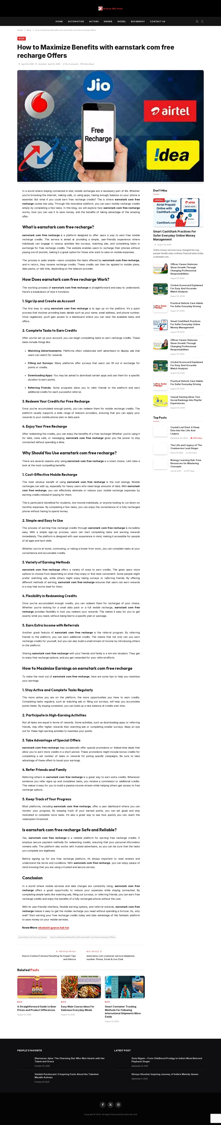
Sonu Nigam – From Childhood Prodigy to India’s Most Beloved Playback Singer (167, 1060)
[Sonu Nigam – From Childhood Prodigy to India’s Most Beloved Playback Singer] (121, 1062)
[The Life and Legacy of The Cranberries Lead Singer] (160, 449)
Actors (94, 21)
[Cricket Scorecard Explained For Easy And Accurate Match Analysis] (160, 289)
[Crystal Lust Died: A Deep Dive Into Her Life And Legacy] (160, 431)
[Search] (197, 21)
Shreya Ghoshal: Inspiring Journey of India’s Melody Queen (165, 1074)
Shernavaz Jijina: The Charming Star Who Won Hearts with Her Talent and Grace (70, 1060)
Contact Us (157, 21)
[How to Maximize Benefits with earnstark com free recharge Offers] (110, 181)
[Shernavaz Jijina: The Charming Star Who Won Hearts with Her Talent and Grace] (24, 1062)
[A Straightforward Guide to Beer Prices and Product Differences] (37, 987)
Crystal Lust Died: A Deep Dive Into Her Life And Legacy (185, 430)
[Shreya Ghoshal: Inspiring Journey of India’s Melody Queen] (121, 1078)
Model (122, 21)
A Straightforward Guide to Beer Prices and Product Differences (36, 1008)
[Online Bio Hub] (110, 8)
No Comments (72, 64)
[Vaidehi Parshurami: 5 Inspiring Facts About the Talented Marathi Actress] (24, 1078)
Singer (108, 21)
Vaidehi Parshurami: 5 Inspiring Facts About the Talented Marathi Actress (66, 1076)
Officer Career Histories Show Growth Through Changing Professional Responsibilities (184, 269)
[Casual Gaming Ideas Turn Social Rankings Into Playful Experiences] (160, 400)
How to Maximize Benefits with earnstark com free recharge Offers (83, 937)
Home (59, 21)
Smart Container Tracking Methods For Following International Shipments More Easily (123, 1011)
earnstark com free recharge (33, 937)
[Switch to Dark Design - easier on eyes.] (202, 21)
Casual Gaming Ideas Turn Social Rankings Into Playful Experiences (185, 400)
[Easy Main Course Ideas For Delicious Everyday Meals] (81, 987)
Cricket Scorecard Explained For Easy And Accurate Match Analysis (186, 288)
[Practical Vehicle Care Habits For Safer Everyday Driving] (160, 307)
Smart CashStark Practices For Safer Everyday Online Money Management (174, 235)
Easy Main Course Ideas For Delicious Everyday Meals (77, 1008)
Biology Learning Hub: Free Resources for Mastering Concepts (185, 463)
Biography (138, 21)
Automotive (76, 21)
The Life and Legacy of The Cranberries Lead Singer (186, 447)
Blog (21, 38)
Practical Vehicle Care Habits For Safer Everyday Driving (186, 305)
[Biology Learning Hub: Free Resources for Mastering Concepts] (160, 464)
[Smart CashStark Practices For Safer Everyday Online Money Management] (178, 212)
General (159, 200)
